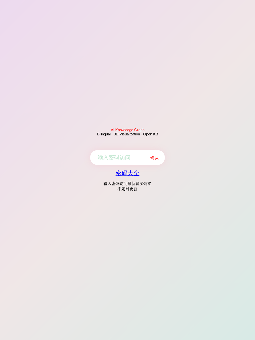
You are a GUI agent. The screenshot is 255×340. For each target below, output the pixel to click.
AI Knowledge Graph (127, 130)
